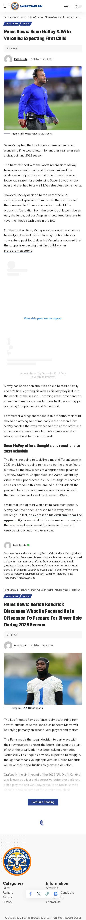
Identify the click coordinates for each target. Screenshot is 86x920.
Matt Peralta (20, 59)
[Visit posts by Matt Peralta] (8, 59)
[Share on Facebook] (30, 894)
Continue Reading (43, 802)
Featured (12, 23)
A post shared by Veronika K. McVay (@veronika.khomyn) (43, 375)
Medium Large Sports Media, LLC (32, 917)
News (26, 23)
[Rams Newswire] (26, 6)
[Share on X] (39, 894)
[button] (7, 6)
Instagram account (18, 250)
